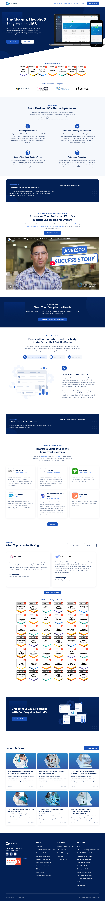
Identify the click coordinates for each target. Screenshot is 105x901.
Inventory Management (53, 226)
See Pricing (27, 41)
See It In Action (19, 719)
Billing (63, 226)
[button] (49, 3)
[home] (11, 3)
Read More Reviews (52, 592)
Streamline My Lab (52, 232)
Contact (76, 3)
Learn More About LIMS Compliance (52, 319)
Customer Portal (73, 224)
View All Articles (92, 748)
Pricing (83, 3)
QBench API (58, 456)
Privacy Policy (21, 897)
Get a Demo (93, 3)
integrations (45, 456)
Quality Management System (35, 226)
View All (52, 524)
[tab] (35, 357)
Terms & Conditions (10, 897)
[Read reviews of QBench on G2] (13, 861)
